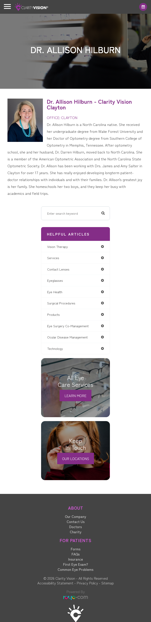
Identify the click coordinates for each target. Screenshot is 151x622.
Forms (75, 548)
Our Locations (75, 458)
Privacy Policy (87, 582)
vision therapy (57, 246)
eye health (54, 291)
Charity (75, 531)
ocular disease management (67, 337)
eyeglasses (55, 280)
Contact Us (76, 521)
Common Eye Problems (75, 569)
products (53, 314)
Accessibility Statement (55, 582)
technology (55, 348)
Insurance (75, 559)
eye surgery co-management (68, 325)
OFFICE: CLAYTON (62, 117)
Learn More (75, 395)
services (53, 257)
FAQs (76, 553)
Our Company (75, 516)
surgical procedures (61, 303)
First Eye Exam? (75, 564)
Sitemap (107, 582)
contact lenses (58, 269)
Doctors (75, 526)
